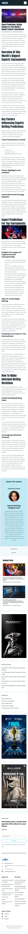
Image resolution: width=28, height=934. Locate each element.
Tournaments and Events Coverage (10, 708)
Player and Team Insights (8, 705)
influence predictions (7, 165)
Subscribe (14, 840)
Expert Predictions (12, 220)
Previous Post (14, 549)
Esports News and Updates (8, 701)
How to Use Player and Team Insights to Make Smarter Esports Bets (14, 579)
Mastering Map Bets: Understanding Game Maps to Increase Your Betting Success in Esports (13, 602)
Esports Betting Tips (7, 31)
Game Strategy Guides (7, 703)
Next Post (14, 552)
